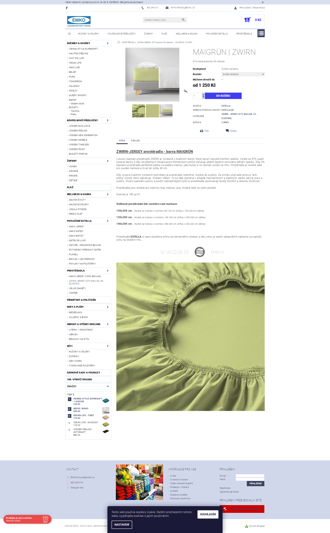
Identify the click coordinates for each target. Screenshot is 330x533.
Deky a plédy (75, 306)
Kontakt (174, 491)
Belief (72, 72)
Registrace (259, 8)
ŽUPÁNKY (74, 356)
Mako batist (76, 235)
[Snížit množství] (203, 97)
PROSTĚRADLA (244, 33)
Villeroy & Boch (78, 317)
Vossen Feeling (78, 130)
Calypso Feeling (78, 53)
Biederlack (75, 312)
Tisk (206, 130)
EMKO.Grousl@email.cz (83, 477)
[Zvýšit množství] (203, 94)
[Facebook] (67, 7)
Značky (72, 386)
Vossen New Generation (83, 135)
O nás (173, 475)
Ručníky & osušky (88, 33)
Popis (122, 140)
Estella (226, 106)
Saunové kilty (77, 199)
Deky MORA (75, 361)
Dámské (73, 171)
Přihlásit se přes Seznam (246, 509)
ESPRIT (73, 100)
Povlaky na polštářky (82, 263)
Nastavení (121, 524)
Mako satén (76, 231)
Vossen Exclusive (79, 126)
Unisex (73, 166)
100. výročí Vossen (79, 379)
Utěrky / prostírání (81, 329)
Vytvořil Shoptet (257, 526)
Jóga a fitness (77, 209)
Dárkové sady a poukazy (83, 372)
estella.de (228, 110)
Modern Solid (77, 103)
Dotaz (233, 130)
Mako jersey (76, 226)
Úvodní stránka (69, 33)
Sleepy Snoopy (78, 95)
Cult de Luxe (76, 58)
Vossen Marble (78, 140)
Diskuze (135, 140)
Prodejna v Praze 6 (179, 487)
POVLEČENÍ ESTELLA (217, 33)
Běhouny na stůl (79, 339)
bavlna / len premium (81, 259)
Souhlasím (208, 514)
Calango (74, 86)
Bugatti (73, 107)
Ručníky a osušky (79, 351)
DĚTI (69, 346)
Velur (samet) (77, 288)
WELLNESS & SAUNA (186, 33)
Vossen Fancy (77, 149)
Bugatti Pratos (78, 154)
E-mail (223, 475)
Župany (148, 33)
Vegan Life (75, 62)
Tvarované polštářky (82, 365)
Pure (72, 76)
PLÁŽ (164, 33)
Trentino (75, 111)
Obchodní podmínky (180, 498)
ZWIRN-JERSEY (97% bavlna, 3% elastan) (86, 282)
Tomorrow (75, 81)
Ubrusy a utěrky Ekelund (83, 324)
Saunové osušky (79, 204)
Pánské (73, 175)
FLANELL (73, 254)
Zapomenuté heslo (229, 491)
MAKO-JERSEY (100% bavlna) (85, 276)
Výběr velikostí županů (181, 483)
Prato (73, 114)
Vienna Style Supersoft (83, 49)
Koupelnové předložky (122, 33)
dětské (73, 180)
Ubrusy (73, 334)
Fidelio (73, 90)
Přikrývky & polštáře (81, 300)
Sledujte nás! (77, 487)
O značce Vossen (179, 479)
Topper (73, 293)
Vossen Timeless (79, 144)
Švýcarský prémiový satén (85, 249)
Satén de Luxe (77, 240)
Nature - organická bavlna (85, 245)
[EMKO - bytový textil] (79, 21)
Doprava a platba (178, 494)
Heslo (223, 479)
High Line (74, 67)
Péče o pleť (76, 214)
